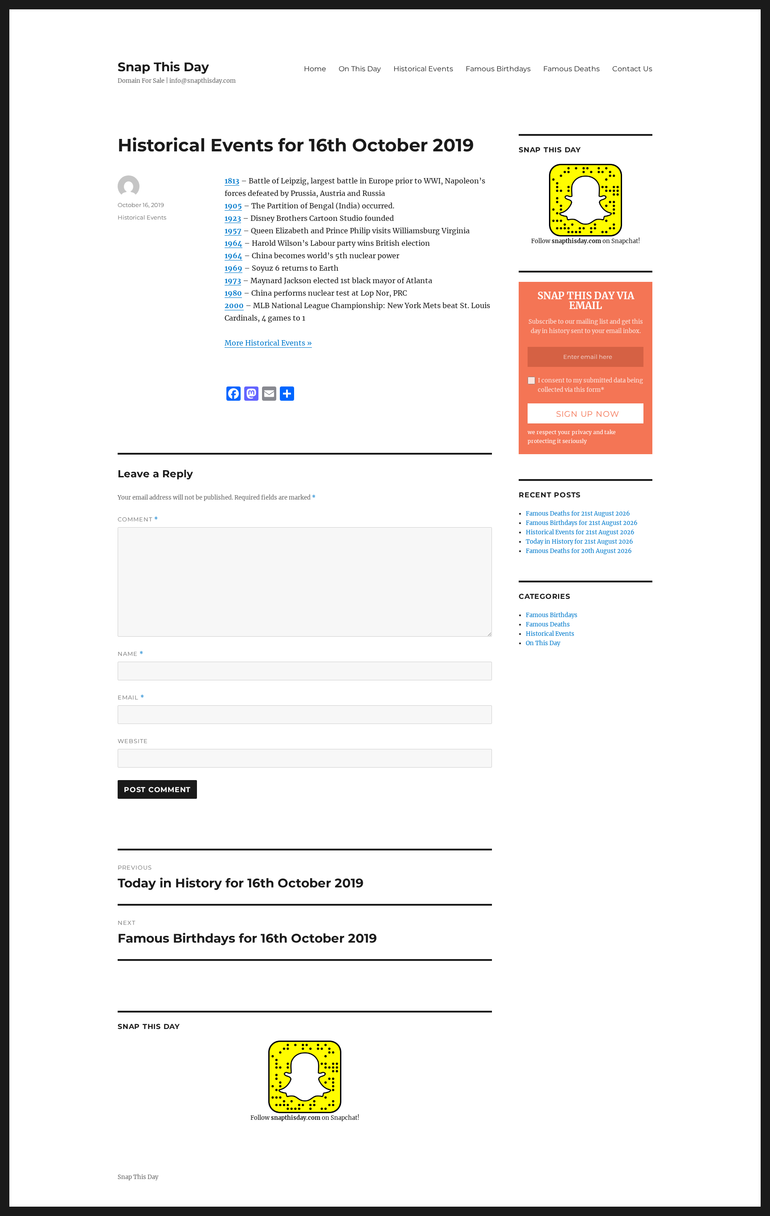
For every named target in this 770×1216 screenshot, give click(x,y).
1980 (233, 293)
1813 (232, 180)
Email (131, 697)
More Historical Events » (268, 342)
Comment (138, 519)
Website (133, 740)
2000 (234, 305)
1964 (233, 243)
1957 (233, 230)
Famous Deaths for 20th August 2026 (579, 551)
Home (315, 69)
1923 (233, 218)
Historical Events (423, 69)
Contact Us (632, 69)
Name (130, 654)
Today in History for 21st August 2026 (579, 541)
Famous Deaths (571, 69)
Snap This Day (163, 66)
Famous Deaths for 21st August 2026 (578, 513)
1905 (233, 205)
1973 (233, 280)
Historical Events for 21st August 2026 (580, 532)
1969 (233, 268)
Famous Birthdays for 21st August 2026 (582, 523)
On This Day (360, 69)
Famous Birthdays (498, 69)
